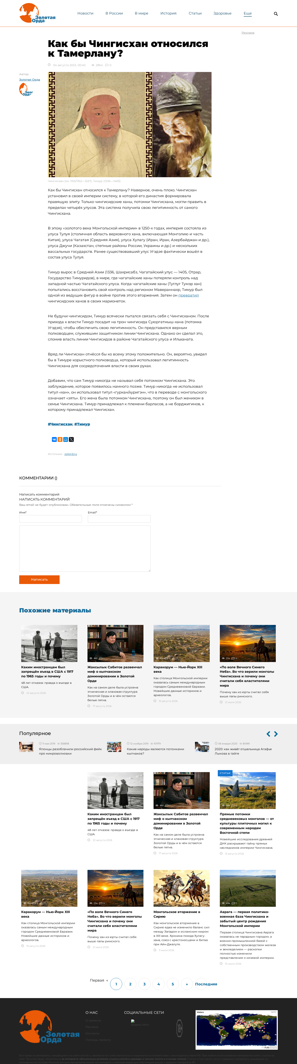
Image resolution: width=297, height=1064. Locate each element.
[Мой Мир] (65, 439)
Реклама (91, 1027)
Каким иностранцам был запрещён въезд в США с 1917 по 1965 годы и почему (47, 671)
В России (114, 13)
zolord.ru (70, 454)
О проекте (93, 1020)
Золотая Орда (29, 79)
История (168, 13)
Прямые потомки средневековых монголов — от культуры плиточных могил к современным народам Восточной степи (247, 823)
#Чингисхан (60, 424)
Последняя (201, 984)
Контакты (92, 1033)
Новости (85, 13)
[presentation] (268, 734)
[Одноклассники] (60, 439)
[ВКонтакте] (54, 439)
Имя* (22, 512)
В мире (141, 13)
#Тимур (82, 424)
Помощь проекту (98, 1040)
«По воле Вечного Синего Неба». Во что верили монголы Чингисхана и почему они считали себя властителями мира (247, 676)
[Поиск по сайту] (276, 14)
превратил (188, 295)
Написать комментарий (39, 494)
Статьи (195, 13)
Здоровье (223, 13)
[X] (71, 439)
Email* (92, 512)
